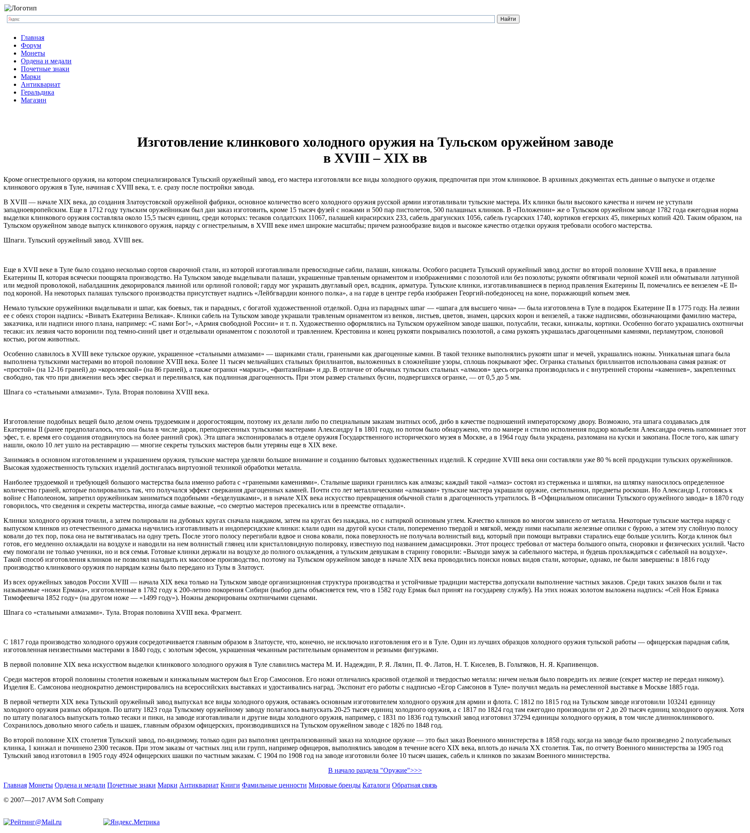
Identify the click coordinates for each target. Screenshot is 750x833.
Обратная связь (414, 785)
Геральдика (37, 92)
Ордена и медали (46, 61)
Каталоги (376, 785)
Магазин (33, 100)
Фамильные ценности (274, 785)
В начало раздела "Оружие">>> (375, 770)
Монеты (33, 53)
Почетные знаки (45, 68)
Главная (32, 37)
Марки (31, 76)
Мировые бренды (335, 785)
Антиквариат (40, 84)
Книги (230, 785)
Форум (31, 45)
